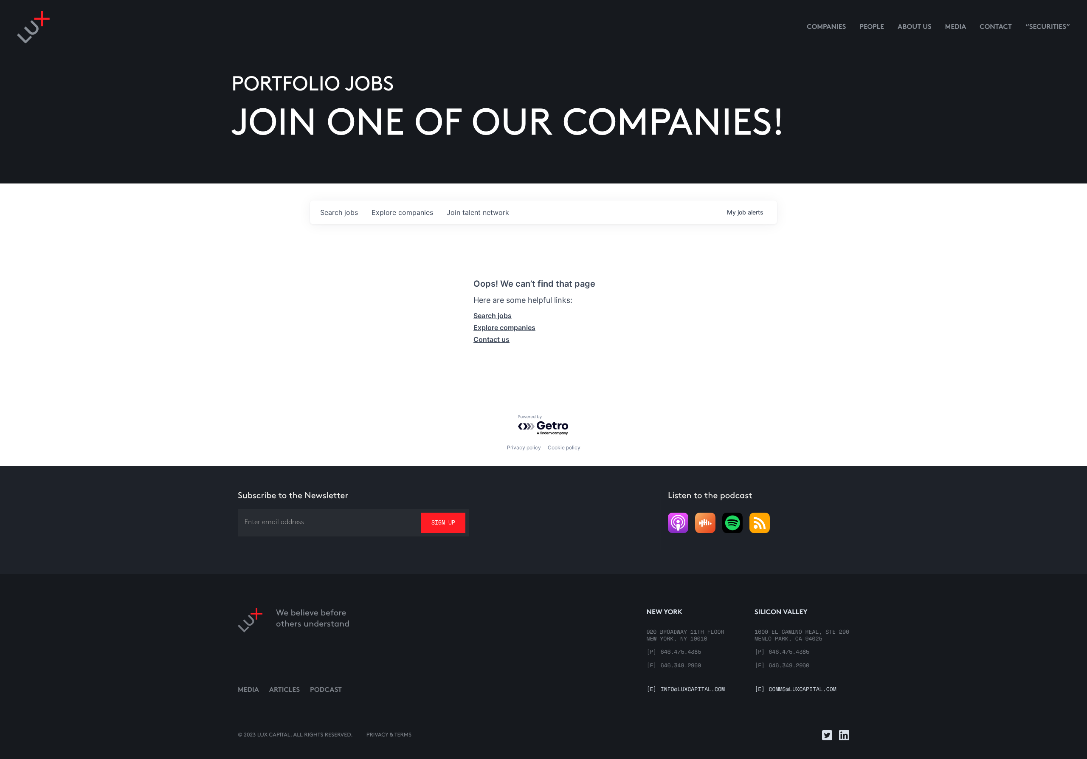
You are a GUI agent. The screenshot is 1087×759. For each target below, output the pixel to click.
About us (915, 27)
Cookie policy (564, 447)
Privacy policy (524, 447)
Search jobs (492, 315)
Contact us (491, 339)
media (955, 27)
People (871, 27)
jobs (339, 212)
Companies (826, 27)
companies (402, 212)
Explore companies (504, 327)
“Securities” (1047, 27)
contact (996, 27)
